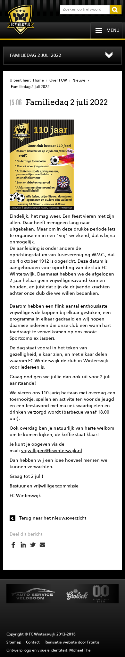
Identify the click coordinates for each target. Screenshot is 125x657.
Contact (33, 642)
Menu (113, 30)
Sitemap (13, 642)
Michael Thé (80, 651)
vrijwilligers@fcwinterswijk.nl (51, 451)
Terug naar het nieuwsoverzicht (52, 518)
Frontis (93, 642)
